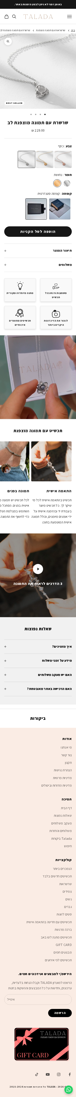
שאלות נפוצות (63, 815)
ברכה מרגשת (63, 929)
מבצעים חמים (63, 952)
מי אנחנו (66, 747)
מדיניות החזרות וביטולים (56, 785)
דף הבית (66, 808)
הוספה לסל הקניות (38, 231)
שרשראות (65, 884)
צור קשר (66, 755)
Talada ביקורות (61, 838)
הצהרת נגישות (63, 770)
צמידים (67, 891)
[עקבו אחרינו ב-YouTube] (48, 1074)
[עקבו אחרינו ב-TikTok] (37, 1074)
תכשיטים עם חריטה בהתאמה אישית (49, 922)
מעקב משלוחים (61, 823)
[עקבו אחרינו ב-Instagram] (59, 1074)
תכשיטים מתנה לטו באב (56, 937)
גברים (68, 907)
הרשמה (60, 1013)
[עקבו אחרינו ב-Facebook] (70, 1074)
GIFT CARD (64, 945)
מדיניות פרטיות (62, 778)
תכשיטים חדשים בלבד (57, 876)
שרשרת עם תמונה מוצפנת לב (15, 30)
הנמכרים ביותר (62, 868)
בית (73, 30)
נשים (68, 899)
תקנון (68, 762)
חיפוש (68, 846)
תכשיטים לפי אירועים (58, 960)
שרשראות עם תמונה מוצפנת (50, 30)
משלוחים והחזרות (60, 831)
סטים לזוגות (64, 914)
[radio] (26, 159)
